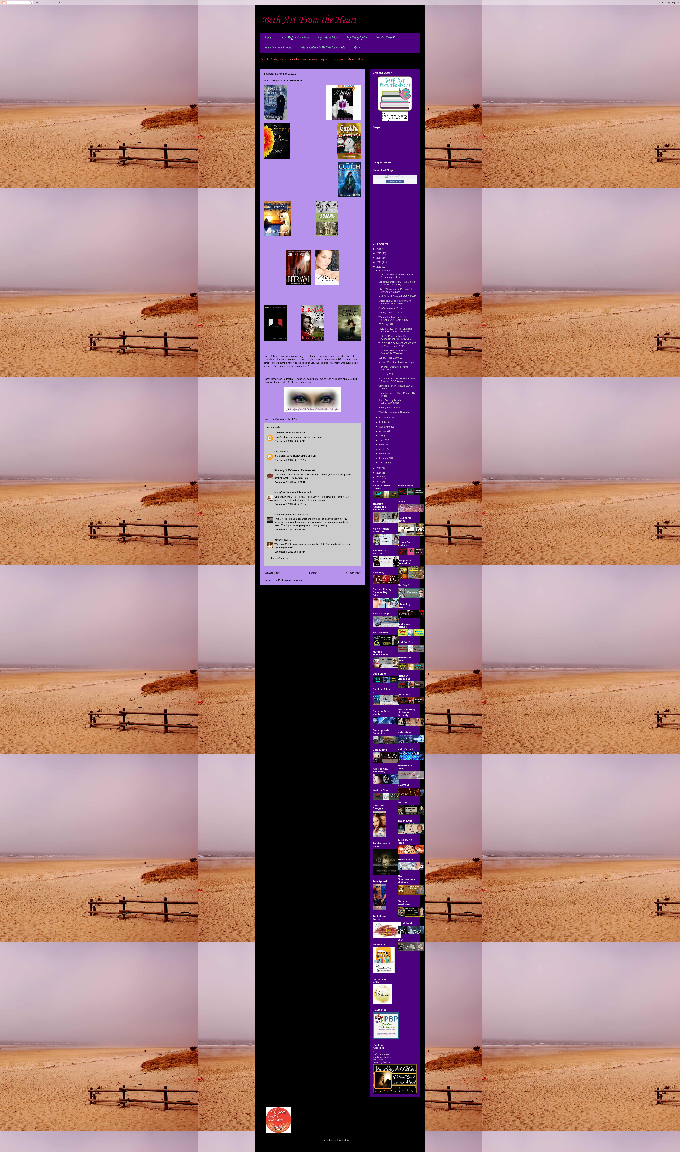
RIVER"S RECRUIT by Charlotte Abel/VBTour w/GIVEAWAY (395, 330)
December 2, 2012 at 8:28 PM (289, 529)
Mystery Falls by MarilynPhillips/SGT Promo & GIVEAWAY (397, 380)
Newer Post (272, 573)
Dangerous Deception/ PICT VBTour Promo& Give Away (396, 283)
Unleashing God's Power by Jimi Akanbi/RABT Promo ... (395, 302)
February (384, 458)
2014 (379, 257)
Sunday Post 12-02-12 (389, 407)
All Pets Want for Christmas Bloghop (397, 362)
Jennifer (278, 540)
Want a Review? (385, 38)
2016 (379, 249)
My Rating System (357, 38)
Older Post (353, 573)
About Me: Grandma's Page (294, 38)
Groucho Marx (355, 59)
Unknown (279, 451)
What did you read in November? (395, 412)
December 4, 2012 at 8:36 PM (289, 551)
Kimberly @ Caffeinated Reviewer (292, 470)
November (384, 417)
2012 (379, 266)
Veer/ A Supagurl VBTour (391, 308)
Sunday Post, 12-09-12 (390, 357)
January (383, 462)
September (385, 426)
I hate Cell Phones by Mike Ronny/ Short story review (396, 276)
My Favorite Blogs (328, 38)
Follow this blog (394, 181)
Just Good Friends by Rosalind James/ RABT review (394, 352)
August (383, 431)
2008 (379, 481)
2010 (379, 472)
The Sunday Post (299, 478)
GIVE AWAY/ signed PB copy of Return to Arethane (395, 290)
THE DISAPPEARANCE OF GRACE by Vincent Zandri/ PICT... (397, 344)
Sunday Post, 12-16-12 (390, 312)
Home (268, 38)
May (381, 444)
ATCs (357, 48)
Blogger (353, 1140)
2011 (379, 468)
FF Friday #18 (385, 374)
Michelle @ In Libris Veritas (289, 514)
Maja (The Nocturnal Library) (290, 492)
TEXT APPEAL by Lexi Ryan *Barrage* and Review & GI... (394, 337)
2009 (379, 477)
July (381, 435)
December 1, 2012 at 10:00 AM (290, 460)
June (382, 440)
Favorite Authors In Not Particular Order (322, 48)
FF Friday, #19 (385, 324)
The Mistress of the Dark (287, 432)
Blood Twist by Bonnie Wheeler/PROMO (389, 401)
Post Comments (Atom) (290, 580)
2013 (379, 262)
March (382, 453)
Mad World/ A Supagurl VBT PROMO (397, 296)
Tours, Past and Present (278, 48)
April (382, 449)
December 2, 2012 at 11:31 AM (290, 482)
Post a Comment (279, 558)
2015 (379, 253)
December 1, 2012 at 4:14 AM (289, 441)
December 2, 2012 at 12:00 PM (290, 504)
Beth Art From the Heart (309, 20)
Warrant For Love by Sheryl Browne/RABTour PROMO (393, 318)
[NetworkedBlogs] (395, 176)
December (384, 270)
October (383, 422)
